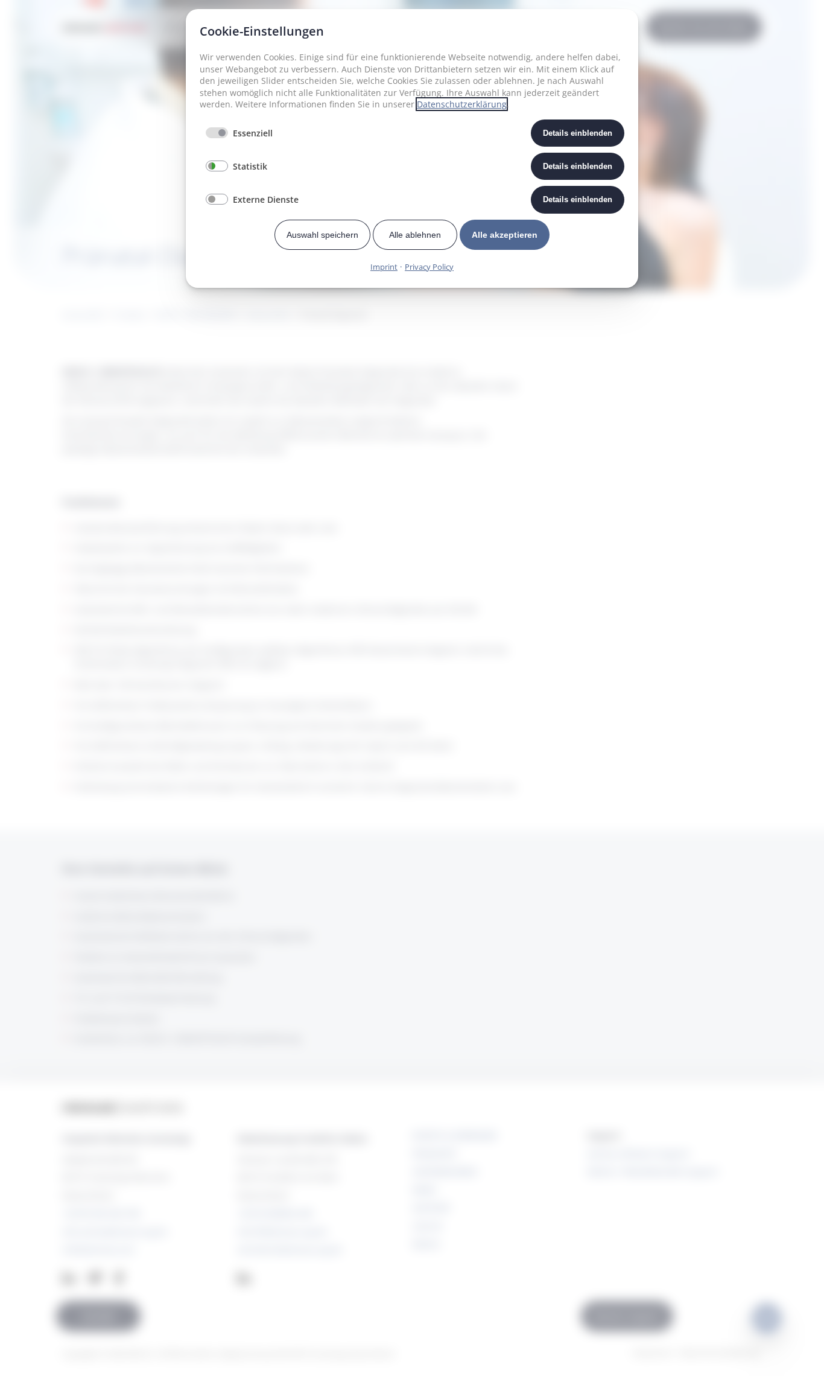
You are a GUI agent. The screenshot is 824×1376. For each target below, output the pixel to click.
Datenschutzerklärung (462, 104)
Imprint (384, 266)
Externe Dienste (266, 199)
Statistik (250, 166)
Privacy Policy (429, 266)
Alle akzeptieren (504, 235)
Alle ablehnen (415, 235)
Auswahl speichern (322, 235)
